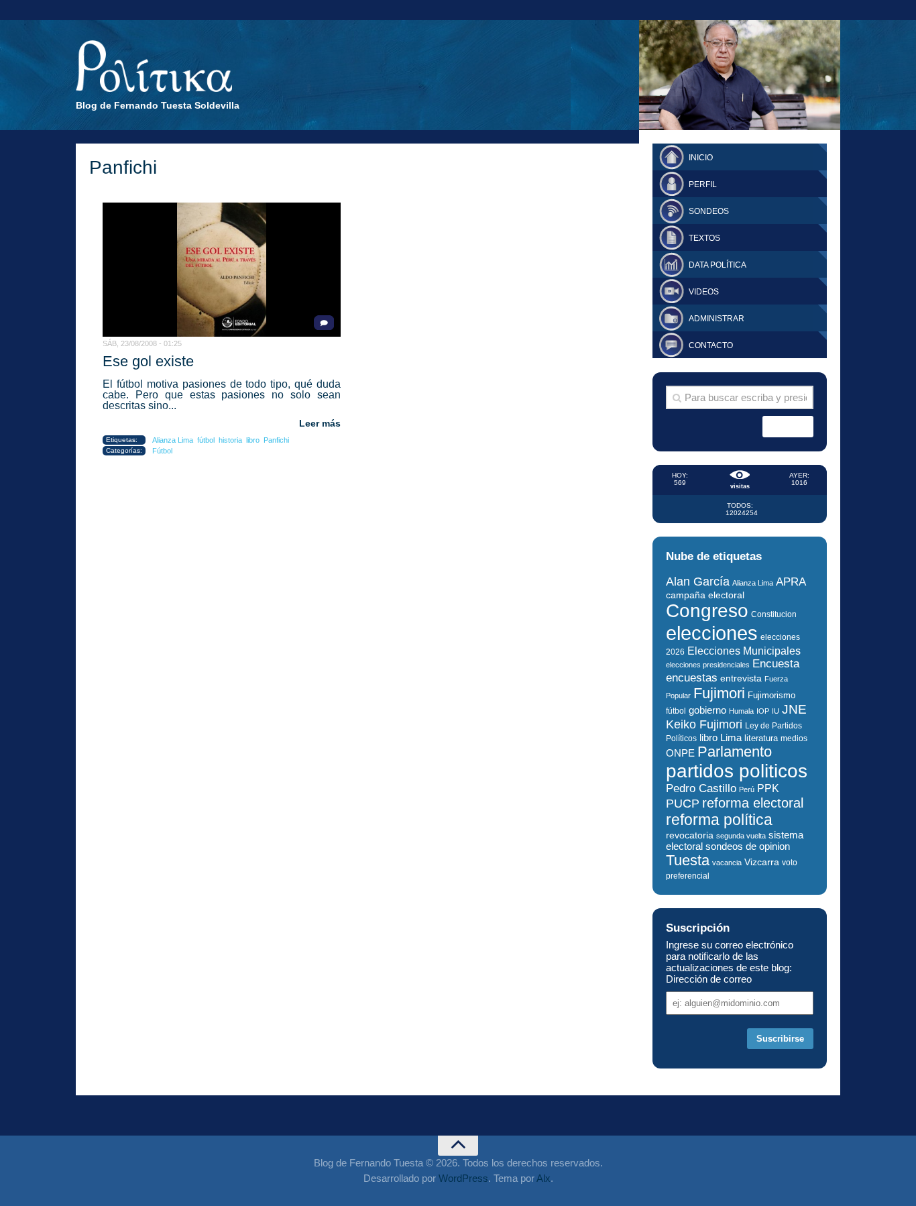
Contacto (711, 345)
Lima (731, 737)
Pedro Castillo (701, 788)
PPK (768, 788)
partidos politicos (736, 771)
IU (775, 711)
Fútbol (162, 450)
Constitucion (774, 614)
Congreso (707, 610)
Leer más (320, 423)
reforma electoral (752, 803)
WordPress (463, 1178)
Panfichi (276, 440)
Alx (543, 1178)
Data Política (717, 265)
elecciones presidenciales (708, 665)
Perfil (703, 184)
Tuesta (687, 860)
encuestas (692, 677)
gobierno (707, 710)
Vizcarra (761, 862)
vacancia (727, 863)
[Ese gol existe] (222, 270)
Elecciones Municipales (744, 651)
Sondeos (709, 211)
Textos (704, 238)
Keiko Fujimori (704, 724)
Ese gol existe (148, 361)
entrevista (741, 678)
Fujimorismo (771, 695)
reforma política (719, 819)
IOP (762, 711)
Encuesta (775, 663)
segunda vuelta (741, 836)
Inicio (701, 157)
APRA (791, 581)
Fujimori (719, 693)
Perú (746, 789)
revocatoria (689, 835)
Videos (704, 291)
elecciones (712, 633)
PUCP (682, 803)
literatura (761, 738)
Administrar (716, 318)
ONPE (680, 753)
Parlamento (734, 751)
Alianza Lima (172, 440)
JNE (794, 709)
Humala (741, 711)
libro (253, 440)
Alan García (698, 581)
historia (230, 440)
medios (794, 738)
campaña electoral (705, 595)
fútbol (206, 440)
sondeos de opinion (747, 846)
